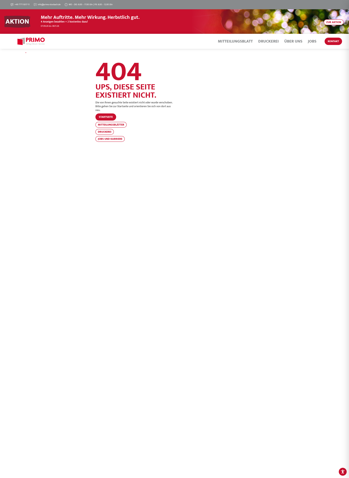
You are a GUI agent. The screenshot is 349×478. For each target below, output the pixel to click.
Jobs (312, 41)
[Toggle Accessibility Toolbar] (343, 472)
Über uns (293, 41)
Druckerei (268, 41)
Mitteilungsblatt (235, 41)
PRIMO (21, 52)
